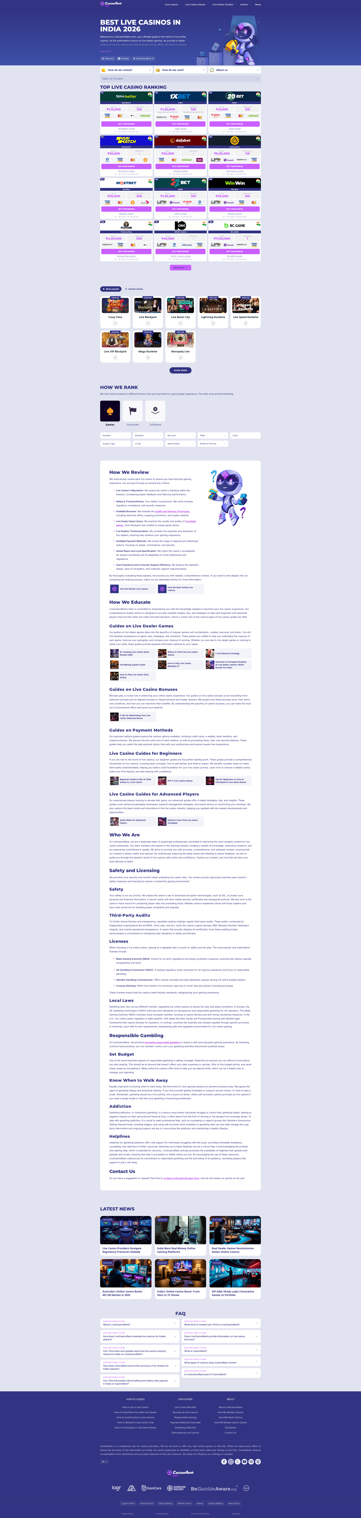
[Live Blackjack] (148, 312)
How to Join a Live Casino (135, 1407)
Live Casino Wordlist (185, 1407)
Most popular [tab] (112, 289)
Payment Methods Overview (185, 1422)
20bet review (235, 128)
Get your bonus (126, 124)
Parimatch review (126, 171)
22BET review (180, 213)
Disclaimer (230, 1427)
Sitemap (236, 1513)
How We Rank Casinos (230, 1417)
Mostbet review (126, 213)
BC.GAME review (234, 256)
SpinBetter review (126, 128)
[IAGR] (116, 1488)
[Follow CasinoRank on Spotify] (251, 1462)
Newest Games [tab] (135, 289)
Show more (178, 267)
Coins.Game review (235, 171)
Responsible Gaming (185, 1417)
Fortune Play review (126, 256)
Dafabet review (180, 171)
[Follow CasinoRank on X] (237, 1462)
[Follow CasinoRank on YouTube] (244, 1462)
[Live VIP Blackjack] (115, 347)
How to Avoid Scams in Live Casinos (135, 1417)
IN (103, 1461)
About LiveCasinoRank (230, 1407)
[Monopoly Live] (180, 347)
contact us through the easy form (181, 1178)
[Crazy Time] (115, 312)
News (258, 4)
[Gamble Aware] (214, 1488)
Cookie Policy (127, 1513)
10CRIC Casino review (180, 256)
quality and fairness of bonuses (172, 511)
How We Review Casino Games (230, 1422)
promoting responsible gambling (162, 1042)
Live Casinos (171, 4)
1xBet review (180, 128)
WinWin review (235, 213)
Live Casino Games (195, 4)
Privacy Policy (162, 1513)
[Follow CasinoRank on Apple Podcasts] (258, 1462)
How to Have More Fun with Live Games (135, 1412)
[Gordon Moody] (176, 1488)
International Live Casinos (185, 1432)
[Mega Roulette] (148, 347)
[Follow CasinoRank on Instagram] (231, 1462)
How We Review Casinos (230, 1412)
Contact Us (230, 1432)
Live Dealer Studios (222, 4)
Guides (244, 4)
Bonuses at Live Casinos (185, 1412)
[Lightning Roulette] (213, 312)
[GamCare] (151, 1488)
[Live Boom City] (180, 312)
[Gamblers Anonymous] (131, 1488)
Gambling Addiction (185, 1427)
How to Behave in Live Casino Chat (135, 1422)
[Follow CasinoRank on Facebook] (224, 1462)
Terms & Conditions (200, 1513)
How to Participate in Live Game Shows (135, 1427)
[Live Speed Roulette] (246, 312)
